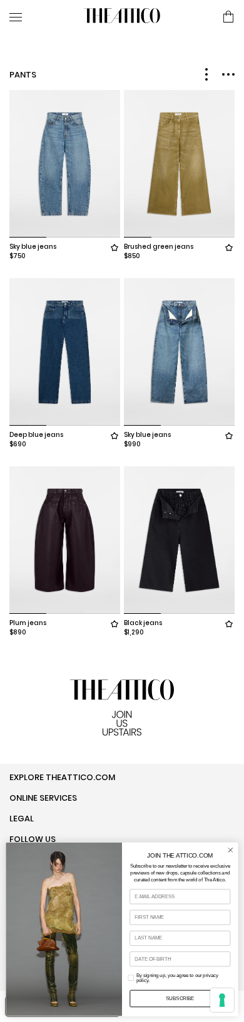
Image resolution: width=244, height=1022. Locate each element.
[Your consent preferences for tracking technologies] (222, 1000)
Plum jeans (27, 623)
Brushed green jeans (158, 246)
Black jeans (143, 623)
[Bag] (228, 17)
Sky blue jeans (32, 246)
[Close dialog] (230, 849)
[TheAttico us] (122, 17)
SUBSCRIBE (180, 998)
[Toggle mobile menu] (41, 17)
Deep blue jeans (36, 434)
